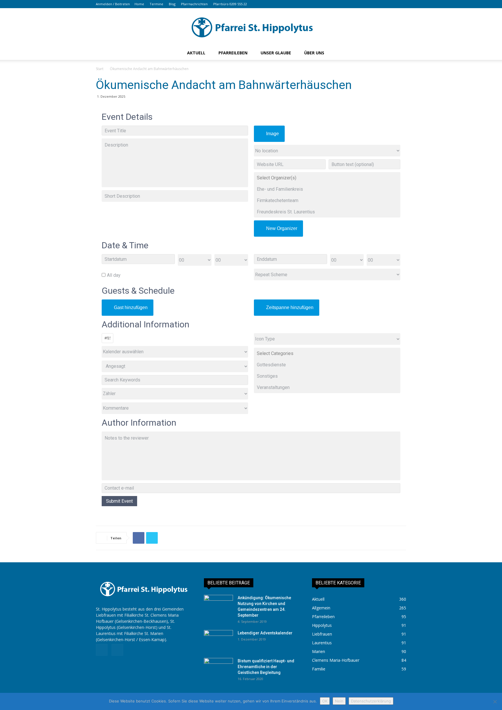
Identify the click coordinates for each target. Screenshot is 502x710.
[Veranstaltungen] (327, 387)
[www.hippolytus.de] (251, 27)
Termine (156, 4)
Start (99, 68)
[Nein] (495, 701)
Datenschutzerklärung (371, 701)
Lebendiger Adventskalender (265, 633)
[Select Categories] (327, 353)
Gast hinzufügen (131, 307)
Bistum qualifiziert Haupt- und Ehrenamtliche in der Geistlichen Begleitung (266, 667)
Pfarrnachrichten (194, 4)
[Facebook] (392, 4)
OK (324, 701)
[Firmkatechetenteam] (327, 200)
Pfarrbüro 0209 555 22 (230, 4)
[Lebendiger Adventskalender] (218, 640)
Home (139, 4)
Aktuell (196, 53)
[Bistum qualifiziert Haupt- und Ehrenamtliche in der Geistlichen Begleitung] (218, 668)
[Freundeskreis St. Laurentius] (327, 211)
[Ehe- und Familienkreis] (327, 189)
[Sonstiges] (327, 376)
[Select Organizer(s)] (327, 177)
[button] (383, 4)
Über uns (314, 53)
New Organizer (281, 228)
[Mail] (401, 4)
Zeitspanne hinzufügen (289, 307)
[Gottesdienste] (327, 364)
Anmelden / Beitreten (113, 4)
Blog (172, 4)
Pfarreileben (233, 53)
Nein (339, 701)
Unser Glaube (276, 53)
